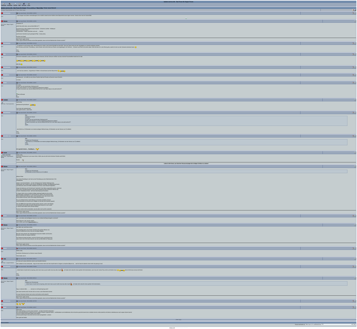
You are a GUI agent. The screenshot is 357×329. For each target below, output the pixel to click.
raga (4, 258)
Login (28, 5)
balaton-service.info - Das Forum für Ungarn (13, 8)
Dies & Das (40, 8)
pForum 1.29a (172, 327)
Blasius (5, 21)
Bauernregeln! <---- (33, 222)
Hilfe (19, 5)
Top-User (24, 5)
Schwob (5, 99)
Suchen (15, 5)
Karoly (5, 152)
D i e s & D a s (31, 8)
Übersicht (3, 5)
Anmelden (9, 5)
